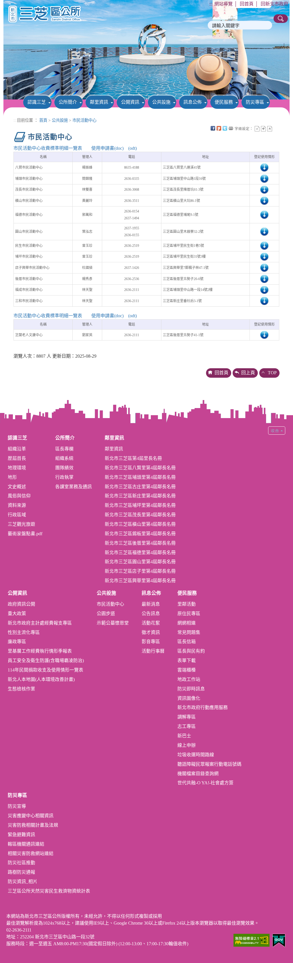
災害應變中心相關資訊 (31, 815)
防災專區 (255, 102)
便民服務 (224, 102)
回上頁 (248, 372)
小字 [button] (257, 128)
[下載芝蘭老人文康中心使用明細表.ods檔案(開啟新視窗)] (264, 334)
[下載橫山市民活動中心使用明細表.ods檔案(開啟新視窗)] (264, 200)
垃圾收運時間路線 (195, 754)
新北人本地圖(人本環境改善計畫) (41, 679)
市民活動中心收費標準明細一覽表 (47, 148)
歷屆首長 (17, 458)
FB (213, 128)
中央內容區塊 (276, 128)
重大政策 (17, 613)
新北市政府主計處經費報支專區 (40, 623)
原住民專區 (188, 613)
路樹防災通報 (21, 872)
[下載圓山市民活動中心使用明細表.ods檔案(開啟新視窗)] (264, 231)
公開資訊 (130, 102)
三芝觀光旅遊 (21, 524)
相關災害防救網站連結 (31, 853)
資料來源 (17, 505)
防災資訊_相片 (22, 881)
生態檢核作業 (21, 688)
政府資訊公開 (21, 604)
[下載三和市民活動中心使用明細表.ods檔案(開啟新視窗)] (264, 301)
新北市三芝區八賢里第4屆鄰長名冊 (140, 467)
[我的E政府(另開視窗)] (278, 940)
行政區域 (17, 514)
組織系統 (64, 458)
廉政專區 (17, 641)
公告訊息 (151, 613)
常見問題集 (188, 632)
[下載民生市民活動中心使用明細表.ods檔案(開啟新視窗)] (264, 245)
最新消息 (151, 604)
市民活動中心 (84, 120)
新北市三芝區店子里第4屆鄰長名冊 (140, 571)
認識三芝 (36, 102)
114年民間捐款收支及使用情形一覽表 (45, 669)
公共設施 (161, 102)
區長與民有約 (191, 651)
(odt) (132, 148)
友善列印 (231, 128)
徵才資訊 (151, 632)
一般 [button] (263, 128)
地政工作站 (188, 679)
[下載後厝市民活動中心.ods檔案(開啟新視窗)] (264, 278)
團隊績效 (64, 467)
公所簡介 (68, 102)
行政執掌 (64, 477)
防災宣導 (17, 806)
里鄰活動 (186, 604)
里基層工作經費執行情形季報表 (40, 651)
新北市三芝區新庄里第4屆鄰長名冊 (140, 495)
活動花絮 (151, 623)
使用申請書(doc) (107, 148)
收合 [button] (276, 430)
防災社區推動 (21, 862)
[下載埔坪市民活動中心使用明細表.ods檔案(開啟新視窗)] (264, 256)
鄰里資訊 (99, 102)
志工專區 (186, 726)
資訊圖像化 (188, 698)
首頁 (43, 120)
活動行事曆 (153, 651)
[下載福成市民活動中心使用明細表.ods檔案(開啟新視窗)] (264, 289)
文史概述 (17, 486)
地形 (12, 477)
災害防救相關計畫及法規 (33, 825)
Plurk (219, 128)
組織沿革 (17, 448)
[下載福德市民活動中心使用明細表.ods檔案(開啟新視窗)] (264, 214)
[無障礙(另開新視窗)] (251, 939)
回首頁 (247, 3)
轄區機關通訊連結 (26, 844)
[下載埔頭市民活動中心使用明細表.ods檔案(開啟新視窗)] (264, 178)
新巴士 (184, 735)
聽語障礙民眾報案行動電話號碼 (209, 764)
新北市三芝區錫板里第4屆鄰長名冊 (140, 533)
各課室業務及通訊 (73, 486)
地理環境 (17, 467)
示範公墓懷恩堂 (113, 623)
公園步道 (106, 613)
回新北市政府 (274, 3)
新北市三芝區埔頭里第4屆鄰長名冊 (140, 477)
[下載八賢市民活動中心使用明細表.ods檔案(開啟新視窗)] (264, 167)
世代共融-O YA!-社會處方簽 (205, 782)
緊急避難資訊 (21, 834)
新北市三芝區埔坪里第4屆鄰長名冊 (140, 505)
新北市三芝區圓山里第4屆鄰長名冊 (140, 561)
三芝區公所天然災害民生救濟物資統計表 (49, 891)
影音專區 (151, 641)
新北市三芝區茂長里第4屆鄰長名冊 (140, 514)
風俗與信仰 (19, 495)
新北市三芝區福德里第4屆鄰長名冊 (140, 552)
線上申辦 (186, 745)
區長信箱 (186, 641)
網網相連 (186, 623)
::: (211, 3)
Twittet (225, 128)
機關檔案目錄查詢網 (198, 773)
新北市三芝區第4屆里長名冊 (133, 458)
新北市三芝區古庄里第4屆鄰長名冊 (140, 486)
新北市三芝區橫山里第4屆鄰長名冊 (140, 524)
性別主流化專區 (24, 632)
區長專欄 (64, 448)
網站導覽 (223, 3)
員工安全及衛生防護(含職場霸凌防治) (46, 660)
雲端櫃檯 (186, 669)
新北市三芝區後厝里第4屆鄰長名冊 (140, 543)
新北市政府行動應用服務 (202, 707)
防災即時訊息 (191, 688)
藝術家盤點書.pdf (25, 533)
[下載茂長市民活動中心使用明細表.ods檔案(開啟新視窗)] (264, 189)
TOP (272, 372)
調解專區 (186, 716)
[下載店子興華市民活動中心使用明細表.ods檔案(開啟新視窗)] (264, 267)
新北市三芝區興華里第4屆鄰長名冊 (140, 580)
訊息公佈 (192, 102)
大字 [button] (269, 128)
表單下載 (186, 660)
